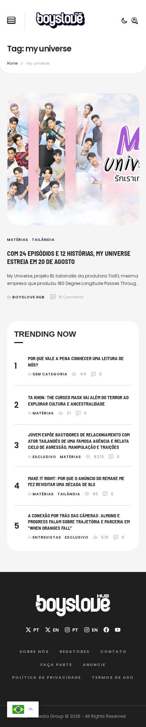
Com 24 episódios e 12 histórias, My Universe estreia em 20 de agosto (68, 257)
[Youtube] (117, 629)
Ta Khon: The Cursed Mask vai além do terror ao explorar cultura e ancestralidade (78, 401)
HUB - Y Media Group (41, 716)
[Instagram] (71, 629)
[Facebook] (106, 629)
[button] (11, 20)
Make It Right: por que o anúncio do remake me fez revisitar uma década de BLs (76, 481)
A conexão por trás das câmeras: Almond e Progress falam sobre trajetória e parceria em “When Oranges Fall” (79, 522)
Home (12, 63)
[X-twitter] (32, 629)
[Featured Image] (73, 159)
